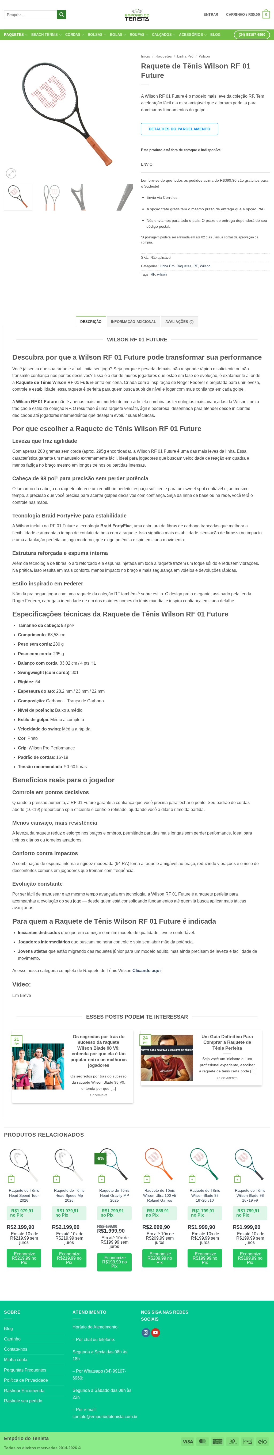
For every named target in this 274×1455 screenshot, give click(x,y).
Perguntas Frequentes (25, 1370)
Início (145, 56)
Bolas (116, 35)
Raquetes (14, 35)
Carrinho (12, 1339)
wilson (162, 274)
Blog (215, 35)
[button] (248, 14)
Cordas (73, 35)
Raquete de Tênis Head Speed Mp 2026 (69, 1195)
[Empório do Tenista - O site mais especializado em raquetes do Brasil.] (137, 15)
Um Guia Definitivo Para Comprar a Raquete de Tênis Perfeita (227, 1042)
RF (195, 266)
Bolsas (95, 35)
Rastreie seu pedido (23, 1401)
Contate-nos (15, 1349)
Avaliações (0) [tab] (179, 322)
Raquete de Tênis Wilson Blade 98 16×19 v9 (250, 1195)
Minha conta (15, 1359)
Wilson (204, 56)
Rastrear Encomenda (24, 1390)
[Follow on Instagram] (146, 1332)
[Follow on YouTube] (155, 1332)
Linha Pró (185, 56)
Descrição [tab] (90, 322)
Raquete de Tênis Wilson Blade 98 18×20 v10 (205, 1195)
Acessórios (191, 35)
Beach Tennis (44, 35)
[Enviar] (61, 14)
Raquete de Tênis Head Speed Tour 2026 (24, 1195)
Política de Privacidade (26, 1380)
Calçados (162, 35)
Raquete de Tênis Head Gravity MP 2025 (114, 1195)
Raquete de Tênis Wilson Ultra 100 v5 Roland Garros (159, 1195)
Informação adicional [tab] (133, 322)
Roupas (137, 35)
